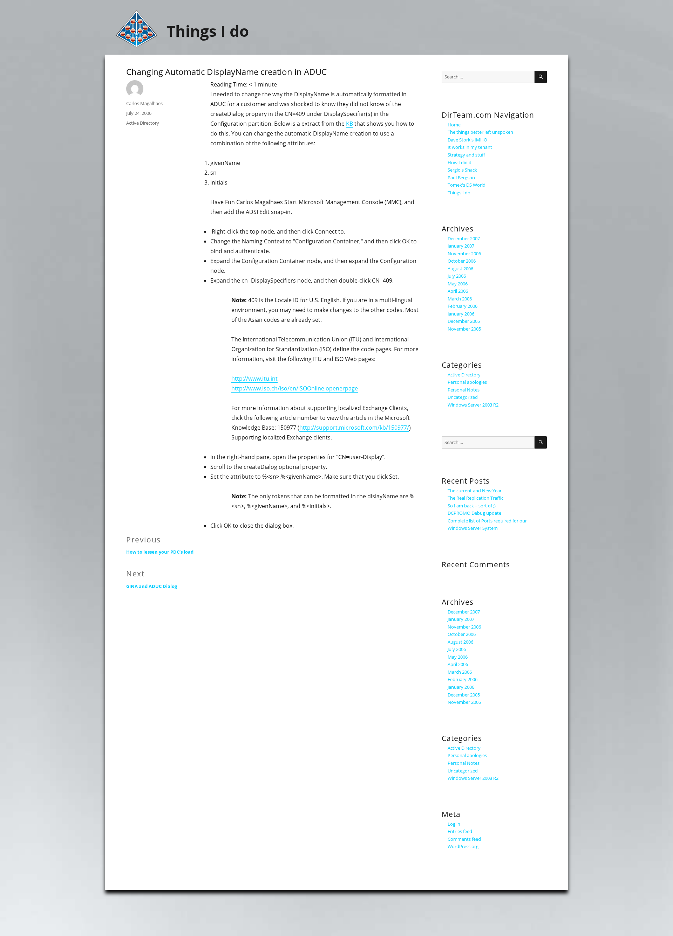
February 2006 (462, 306)
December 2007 (464, 238)
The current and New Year (475, 490)
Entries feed (460, 831)
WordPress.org (463, 846)
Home (454, 125)
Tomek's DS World (466, 185)
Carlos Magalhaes (144, 103)
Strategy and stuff (466, 155)
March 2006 (460, 299)
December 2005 (464, 321)
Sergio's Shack (462, 170)
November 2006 (464, 253)
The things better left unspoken (480, 132)
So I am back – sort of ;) (472, 505)
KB (349, 123)
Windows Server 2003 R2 (473, 405)
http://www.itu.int (254, 378)
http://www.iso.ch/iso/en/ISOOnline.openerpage (294, 388)
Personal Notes (464, 390)
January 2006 (461, 314)
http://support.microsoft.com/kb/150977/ (354, 427)
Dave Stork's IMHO (467, 140)
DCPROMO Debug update (474, 513)
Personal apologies (467, 382)
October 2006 (462, 261)
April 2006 (458, 291)
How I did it (459, 162)
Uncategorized (463, 397)
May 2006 (458, 283)
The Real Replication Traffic (475, 498)
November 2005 (464, 329)
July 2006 (457, 276)
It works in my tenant (470, 147)
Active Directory (142, 123)
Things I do (207, 30)
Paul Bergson (461, 177)
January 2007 (461, 246)
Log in (454, 824)
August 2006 (460, 268)
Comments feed (464, 839)
